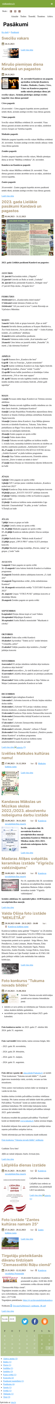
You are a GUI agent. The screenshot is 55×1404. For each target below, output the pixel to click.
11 (42, 1340)
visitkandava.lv (8, 4)
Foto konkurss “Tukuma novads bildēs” (23, 982)
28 (12, 1352)
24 (34, 1348)
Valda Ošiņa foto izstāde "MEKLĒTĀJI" (24, 915)
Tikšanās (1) (8, 1394)
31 (12, 1336)
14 (12, 1344)
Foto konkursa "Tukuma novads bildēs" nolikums (22, 1140)
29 (19, 1352)
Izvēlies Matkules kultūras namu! (25, 755)
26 (49, 1348)
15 (19, 1344)
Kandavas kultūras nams (18, 926)
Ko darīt (5, 32)
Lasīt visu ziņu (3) (14, 747)
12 (49, 1340)
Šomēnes (41, 16)
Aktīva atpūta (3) (10, 1359)
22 (19, 1348)
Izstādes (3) (8, 1371)
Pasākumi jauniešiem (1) (13, 1381)
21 (12, 1348)
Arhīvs (50, 16)
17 (34, 1344)
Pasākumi (15, 32)
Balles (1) (7, 1362)
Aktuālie (14, 16)
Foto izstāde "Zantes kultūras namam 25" (20, 1222)
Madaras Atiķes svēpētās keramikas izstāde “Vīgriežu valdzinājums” (27, 863)
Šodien (23, 16)
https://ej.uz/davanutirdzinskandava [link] (37, 1300)
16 (27, 1344)
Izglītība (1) (8, 1368)
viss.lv (13, 1402)
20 (4, 1348)
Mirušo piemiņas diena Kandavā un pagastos (22, 66)
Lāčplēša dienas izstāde (24, 1165)
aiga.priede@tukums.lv (33, 1073)
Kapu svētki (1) (9, 1375)
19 (49, 1344)
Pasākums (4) (9, 1384)
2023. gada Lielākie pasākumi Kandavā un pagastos (21, 206)
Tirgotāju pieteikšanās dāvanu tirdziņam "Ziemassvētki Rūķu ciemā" (26, 1260)
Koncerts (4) (8, 1378)
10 (34, 1340)
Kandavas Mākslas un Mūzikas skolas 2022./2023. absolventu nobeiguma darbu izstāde (25, 808)
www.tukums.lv (27, 1121)
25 (42, 1348)
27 (4, 1352)
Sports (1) (7, 1387)
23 (27, 1348)
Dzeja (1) (7, 1365)
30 (4, 1336)
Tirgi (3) (6, 1397)
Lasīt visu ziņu (27, 50)
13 (4, 1344)
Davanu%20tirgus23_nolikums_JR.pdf (29, 1306)
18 (42, 1344)
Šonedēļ (31, 16)
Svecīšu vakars (15, 38)
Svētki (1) (7, 1390)
